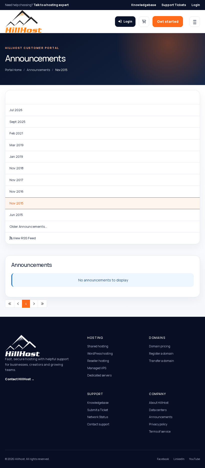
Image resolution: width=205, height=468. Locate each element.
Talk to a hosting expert (51, 5)
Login (196, 5)
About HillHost (158, 403)
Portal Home (13, 70)
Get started (167, 21)
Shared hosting (97, 346)
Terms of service (159, 431)
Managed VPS (96, 368)
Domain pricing (159, 346)
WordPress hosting (100, 353)
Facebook (163, 459)
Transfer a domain (161, 361)
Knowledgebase (143, 5)
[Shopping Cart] (144, 21)
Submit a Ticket (97, 410)
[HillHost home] (23, 21)
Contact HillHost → (19, 379)
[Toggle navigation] (195, 21)
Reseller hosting (98, 361)
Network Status (97, 417)
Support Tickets (174, 5)
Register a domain (161, 353)
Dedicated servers (99, 375)
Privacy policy (158, 424)
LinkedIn (179, 459)
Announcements (38, 70)
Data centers (157, 410)
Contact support (98, 424)
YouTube (194, 459)
